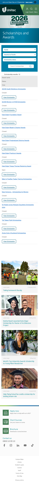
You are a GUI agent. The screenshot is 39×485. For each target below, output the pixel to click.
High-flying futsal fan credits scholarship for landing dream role (19, 395)
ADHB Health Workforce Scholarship (14, 89)
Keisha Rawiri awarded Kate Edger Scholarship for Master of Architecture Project (17, 323)
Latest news (6, 287)
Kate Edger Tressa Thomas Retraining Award (16, 166)
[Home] (9, 9)
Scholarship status (10, 60)
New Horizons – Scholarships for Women (15, 192)
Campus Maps (19, 459)
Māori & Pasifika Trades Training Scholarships (17, 179)
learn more (29, 2)
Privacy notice (19, 480)
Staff (19, 470)
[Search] (30, 66)
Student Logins (19, 465)
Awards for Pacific (10, 55)
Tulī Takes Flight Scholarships (11, 220)
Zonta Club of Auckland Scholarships (14, 233)
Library (19, 462)
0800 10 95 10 (9, 441)
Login (27, 12)
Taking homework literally (12, 290)
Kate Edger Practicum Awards (11, 153)
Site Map (19, 476)
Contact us (7, 438)
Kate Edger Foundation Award (11, 115)
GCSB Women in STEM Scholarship (13, 102)
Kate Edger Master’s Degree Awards (13, 127)
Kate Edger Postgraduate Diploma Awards (15, 140)
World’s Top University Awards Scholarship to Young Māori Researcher (18, 362)
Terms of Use (19, 473)
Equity (6, 50)
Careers (19, 468)
